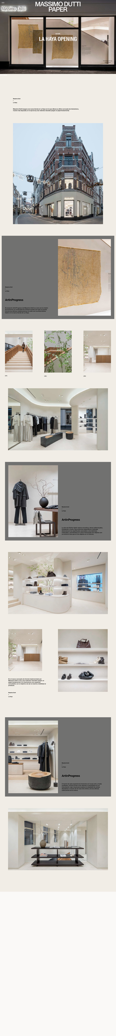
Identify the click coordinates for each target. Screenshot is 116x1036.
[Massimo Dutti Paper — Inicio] (58, 7)
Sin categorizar (9, 7)
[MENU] (3, 3)
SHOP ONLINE (3, 75)
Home (3, 7)
